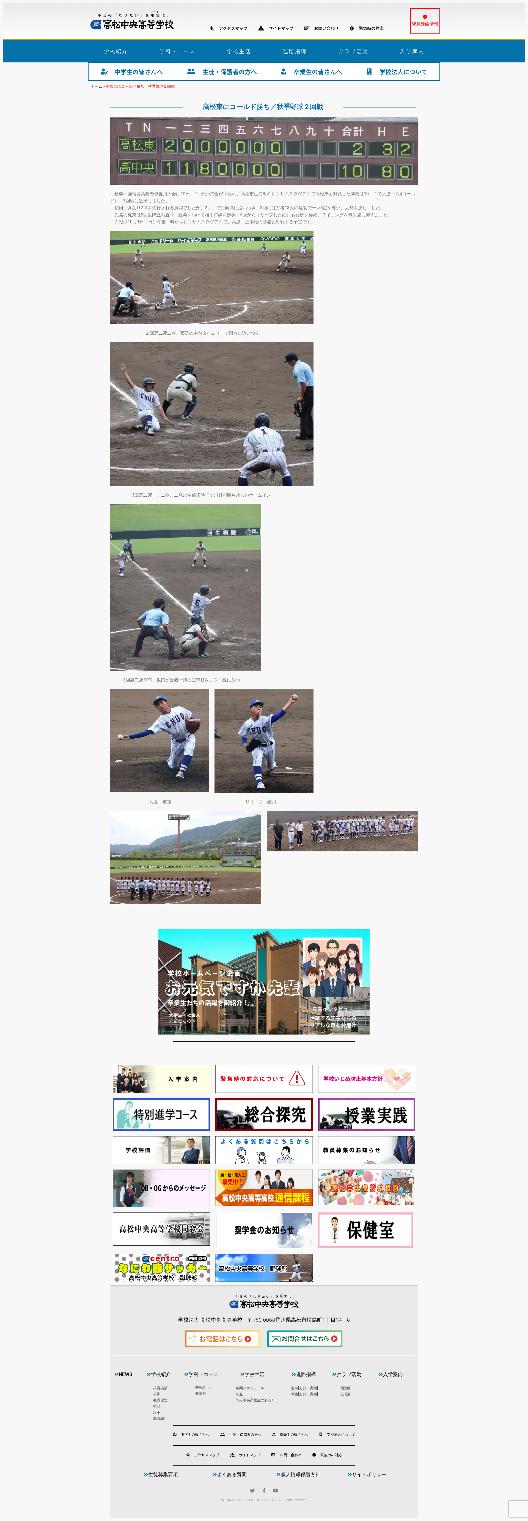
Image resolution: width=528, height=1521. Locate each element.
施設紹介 (160, 1418)
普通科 (200, 1388)
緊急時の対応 (369, 28)
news (125, 1374)
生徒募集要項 (163, 1474)
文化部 (346, 1394)
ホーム (96, 86)
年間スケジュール (250, 1388)
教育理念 (160, 1400)
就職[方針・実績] (304, 1394)
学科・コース (177, 51)
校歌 (156, 1406)
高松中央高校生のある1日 (256, 1400)
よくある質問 (232, 1474)
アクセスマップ (231, 28)
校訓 (156, 1394)
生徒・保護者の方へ (226, 71)
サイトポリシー (369, 1474)
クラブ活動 (353, 51)
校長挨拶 (160, 1388)
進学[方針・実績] (304, 1388)
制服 (239, 1394)
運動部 (346, 1388)
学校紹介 (116, 51)
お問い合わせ (324, 28)
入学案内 (412, 51)
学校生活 (239, 51)
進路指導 (295, 51)
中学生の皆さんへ (135, 71)
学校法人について (399, 71)
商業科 (200, 1393)
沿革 (156, 1412)
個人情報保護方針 (300, 1474)
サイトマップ (278, 28)
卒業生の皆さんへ (314, 71)
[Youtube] (275, 1490)
